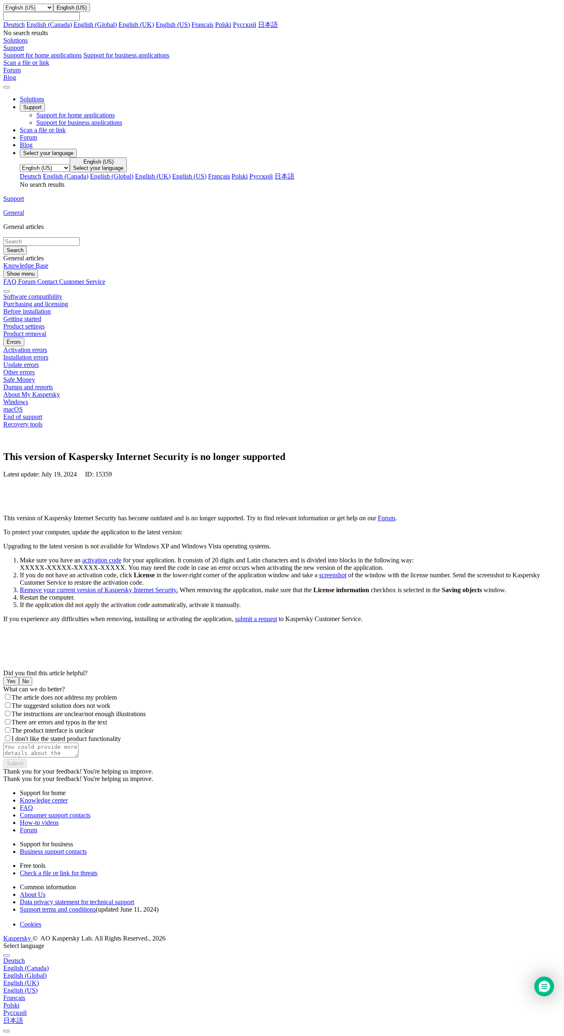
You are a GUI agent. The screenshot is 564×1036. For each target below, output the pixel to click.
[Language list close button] (6, 955)
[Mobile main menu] (6, 87)
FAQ (26, 807)
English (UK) (136, 24)
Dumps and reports (28, 387)
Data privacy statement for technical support (77, 901)
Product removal (24, 333)
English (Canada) (49, 24)
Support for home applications (42, 55)
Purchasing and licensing (35, 303)
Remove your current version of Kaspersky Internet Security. (99, 589)
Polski (223, 24)
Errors (14, 342)
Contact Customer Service (71, 281)
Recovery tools (23, 424)
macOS (13, 409)
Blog (26, 144)
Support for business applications (126, 55)
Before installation (27, 311)
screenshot (332, 575)
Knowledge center (44, 800)
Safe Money (19, 379)
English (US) (173, 24)
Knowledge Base (25, 265)
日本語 (268, 24)
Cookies (30, 924)
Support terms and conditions (58, 909)
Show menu (21, 274)
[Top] (6, 1031)
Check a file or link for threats (58, 872)
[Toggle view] (6, 291)
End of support (22, 416)
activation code (101, 560)
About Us (32, 894)
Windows (15, 401)
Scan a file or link (43, 129)
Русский (244, 24)
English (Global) (95, 24)
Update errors (21, 364)
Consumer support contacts (55, 815)
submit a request (256, 618)
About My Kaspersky (31, 394)
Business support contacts (53, 851)
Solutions (32, 98)
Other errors (19, 372)
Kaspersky (18, 938)
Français (202, 24)
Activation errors (25, 349)
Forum (28, 137)
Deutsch (14, 24)
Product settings (24, 326)
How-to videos (39, 822)
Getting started (22, 318)
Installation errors (25, 357)
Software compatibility (32, 296)
